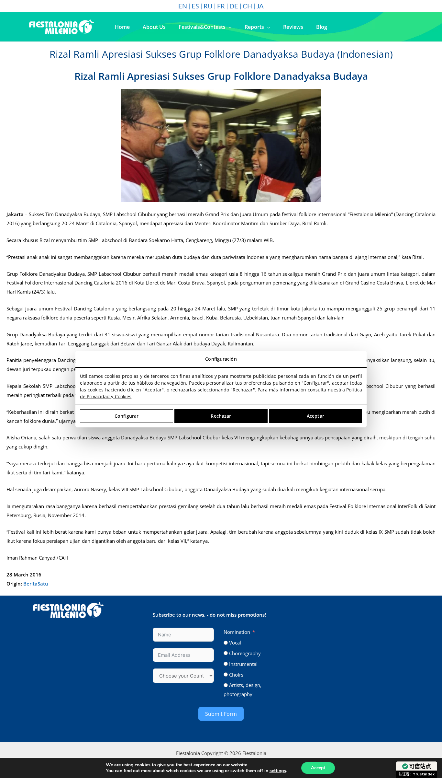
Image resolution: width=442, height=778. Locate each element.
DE (233, 6)
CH (247, 6)
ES (195, 6)
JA (260, 6)
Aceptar (315, 416)
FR (221, 6)
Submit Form (221, 713)
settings (278, 771)
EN (182, 6)
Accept (318, 768)
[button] (229, 27)
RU (208, 6)
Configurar (126, 416)
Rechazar (221, 416)
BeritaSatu (35, 583)
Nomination (237, 632)
